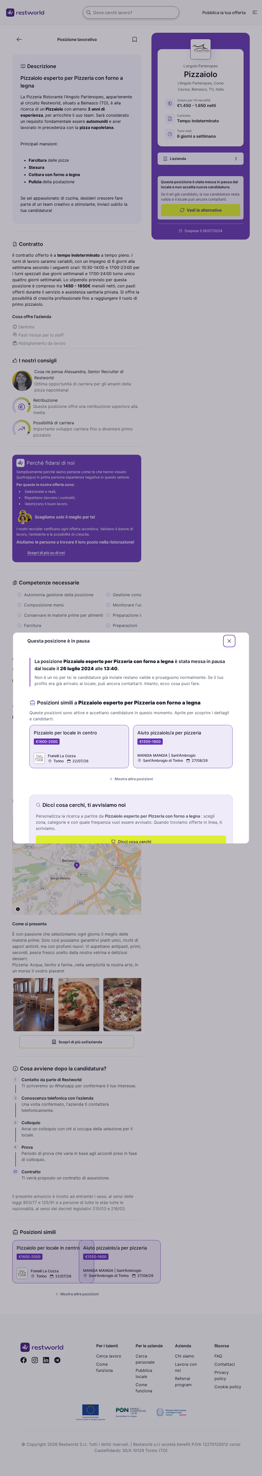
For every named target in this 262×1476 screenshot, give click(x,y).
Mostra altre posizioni (134, 779)
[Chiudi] (229, 641)
